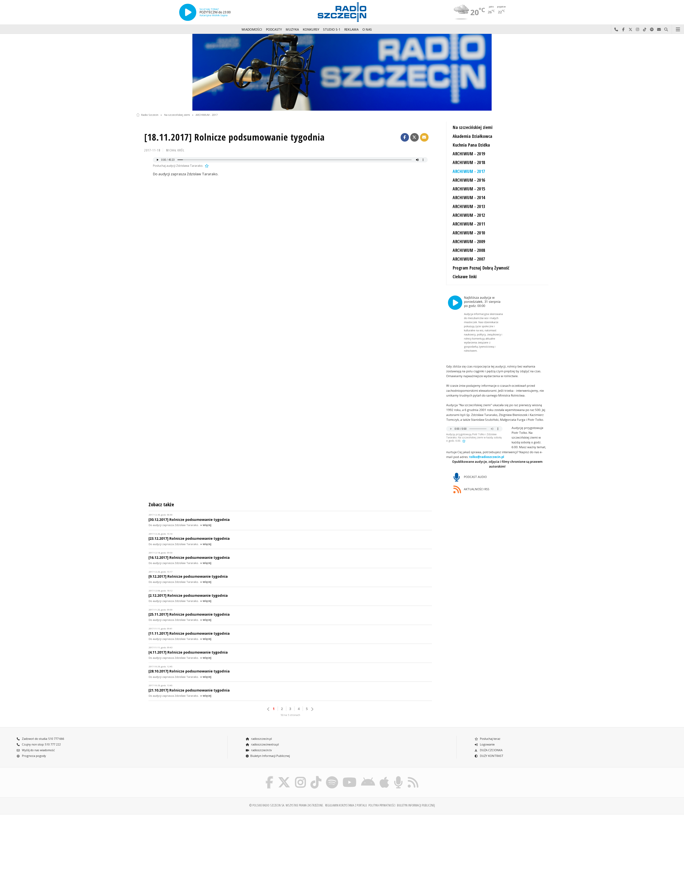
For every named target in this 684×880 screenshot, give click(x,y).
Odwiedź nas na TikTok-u (644, 29)
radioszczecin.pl (261, 739)
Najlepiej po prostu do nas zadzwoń (616, 29)
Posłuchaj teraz (489, 739)
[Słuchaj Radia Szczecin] (188, 12)
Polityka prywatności (382, 805)
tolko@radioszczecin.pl (486, 457)
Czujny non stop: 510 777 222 (41, 744)
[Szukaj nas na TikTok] (316, 777)
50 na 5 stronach (290, 715)
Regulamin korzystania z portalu (346, 805)
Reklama (351, 29)
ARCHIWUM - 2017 (206, 115)
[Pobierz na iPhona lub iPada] (384, 777)
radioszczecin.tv (261, 750)
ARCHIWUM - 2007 (469, 259)
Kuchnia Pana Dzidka (471, 145)
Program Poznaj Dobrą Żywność (481, 268)
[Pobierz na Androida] (368, 777)
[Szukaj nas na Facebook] (269, 777)
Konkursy (311, 29)
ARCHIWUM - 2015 (469, 189)
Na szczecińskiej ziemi (177, 115)
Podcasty (274, 29)
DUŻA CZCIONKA (490, 750)
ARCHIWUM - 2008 (469, 250)
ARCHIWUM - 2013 (469, 206)
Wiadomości (252, 29)
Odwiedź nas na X (630, 29)
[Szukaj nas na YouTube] (349, 777)
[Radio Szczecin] (342, 12)
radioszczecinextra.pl (264, 744)
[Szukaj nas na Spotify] (332, 777)
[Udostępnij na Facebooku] (405, 137)
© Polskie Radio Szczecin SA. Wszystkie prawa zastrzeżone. (286, 805)
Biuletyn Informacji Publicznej (270, 756)
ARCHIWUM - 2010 (469, 233)
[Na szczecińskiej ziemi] (342, 72)
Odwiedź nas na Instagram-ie (637, 29)
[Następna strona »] (312, 709)
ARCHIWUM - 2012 (469, 215)
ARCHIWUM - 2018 (469, 162)
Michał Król (175, 150)
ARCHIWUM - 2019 (469, 154)
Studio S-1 (331, 29)
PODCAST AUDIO (475, 477)
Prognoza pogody (33, 756)
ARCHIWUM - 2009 (469, 241)
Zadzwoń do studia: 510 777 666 (42, 739)
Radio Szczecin (149, 115)
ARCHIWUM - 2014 (469, 197)
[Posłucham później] (206, 166)
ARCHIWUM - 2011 (469, 224)
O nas (367, 29)
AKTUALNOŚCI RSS (476, 489)
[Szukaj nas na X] (284, 777)
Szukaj (666, 29)
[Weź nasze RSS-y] (413, 777)
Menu (678, 29)
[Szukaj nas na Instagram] (300, 777)
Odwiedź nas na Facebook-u (623, 29)
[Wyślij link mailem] (424, 137)
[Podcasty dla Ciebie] (398, 777)
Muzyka (292, 29)
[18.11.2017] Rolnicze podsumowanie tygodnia (234, 137)
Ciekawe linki (465, 276)
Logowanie (487, 744)
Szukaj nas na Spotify (651, 29)
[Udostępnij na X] (414, 137)
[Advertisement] (187, 845)
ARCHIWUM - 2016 (469, 180)
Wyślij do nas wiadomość (658, 29)
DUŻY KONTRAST (491, 756)
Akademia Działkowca (472, 136)
